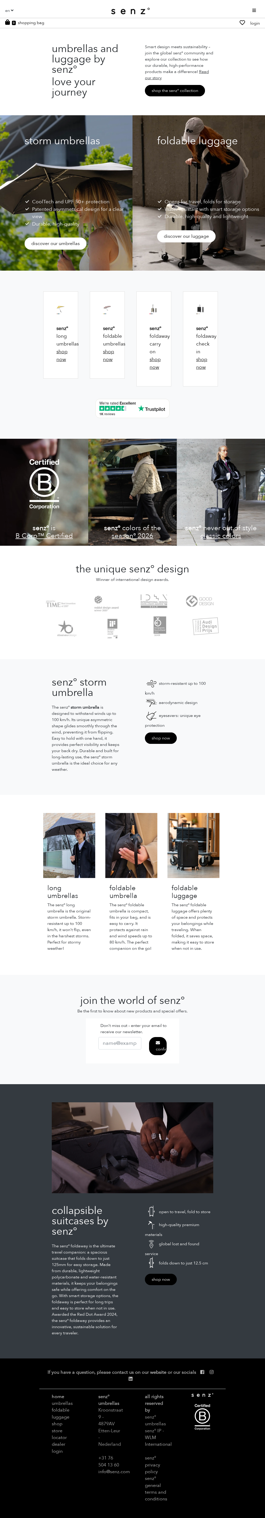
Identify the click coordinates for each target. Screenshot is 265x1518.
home (58, 1396)
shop (57, 1424)
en (7, 10)
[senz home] (130, 11)
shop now (161, 738)
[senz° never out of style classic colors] (221, 492)
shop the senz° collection (175, 90)
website (158, 1372)
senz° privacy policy (152, 1465)
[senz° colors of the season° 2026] (132, 492)
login (255, 23)
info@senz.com (114, 1472)
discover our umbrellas (55, 243)
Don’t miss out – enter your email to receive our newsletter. (133, 1029)
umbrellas (62, 1403)
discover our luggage (186, 236)
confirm (161, 1049)
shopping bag (31, 23)
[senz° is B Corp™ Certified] (44, 492)
